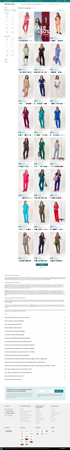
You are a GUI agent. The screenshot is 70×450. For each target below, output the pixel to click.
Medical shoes (38, 415)
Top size (6, 13)
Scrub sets (38, 409)
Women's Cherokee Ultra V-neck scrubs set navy (40, 99)
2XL (7, 28)
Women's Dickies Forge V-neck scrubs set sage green (24, 256)
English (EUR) (58, 1)
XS (12, 16)
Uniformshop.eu (16, 448)
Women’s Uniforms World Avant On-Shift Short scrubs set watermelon (25, 36)
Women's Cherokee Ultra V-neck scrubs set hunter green (40, 162)
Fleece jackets (38, 417)
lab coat (54, 305)
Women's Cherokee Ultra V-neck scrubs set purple (56, 193)
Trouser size (7, 36)
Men (25, 4)
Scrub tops (38, 411)
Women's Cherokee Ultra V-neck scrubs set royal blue (56, 130)
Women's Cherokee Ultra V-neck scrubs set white (56, 99)
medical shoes (33, 306)
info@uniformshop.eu (10, 413)
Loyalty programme (24, 419)
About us (53, 411)
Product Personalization (25, 417)
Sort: (55, 10)
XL (12, 24)
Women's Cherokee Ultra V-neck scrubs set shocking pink (24, 193)
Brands (39, 4)
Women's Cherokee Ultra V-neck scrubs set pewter (24, 162)
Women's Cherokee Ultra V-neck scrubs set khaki (24, 99)
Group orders (35, 4)
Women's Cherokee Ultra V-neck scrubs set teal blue (40, 130)
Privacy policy (54, 415)
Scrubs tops (43, 292)
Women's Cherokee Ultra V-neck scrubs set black (40, 68)
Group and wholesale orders (26, 415)
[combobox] (60, 4)
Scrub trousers (39, 413)
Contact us (53, 409)
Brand (6, 61)
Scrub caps (38, 423)
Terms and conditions (55, 413)
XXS (7, 16)
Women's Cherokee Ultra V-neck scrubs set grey (56, 162)
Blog (52, 417)
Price (6, 7)
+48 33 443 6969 (9, 411)
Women (22, 4)
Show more (42, 264)
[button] (35, 317)
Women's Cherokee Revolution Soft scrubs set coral (57, 36)
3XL (12, 28)
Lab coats (38, 421)
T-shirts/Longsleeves (40, 419)
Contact (21, 409)
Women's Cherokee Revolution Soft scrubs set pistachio (25, 68)
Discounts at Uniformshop (25, 421)
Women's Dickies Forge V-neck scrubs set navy (40, 256)
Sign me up (59, 391)
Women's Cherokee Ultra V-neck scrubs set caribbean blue (40, 193)
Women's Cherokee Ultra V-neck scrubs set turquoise (24, 225)
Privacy (37, 448)
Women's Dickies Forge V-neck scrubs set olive (56, 256)
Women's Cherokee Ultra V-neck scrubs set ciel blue (56, 68)
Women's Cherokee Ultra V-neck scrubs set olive (40, 225)
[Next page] (45, 267)
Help (42, 4)
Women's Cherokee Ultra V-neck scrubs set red (56, 225)
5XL (12, 32)
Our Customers (54, 419)
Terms (41, 448)
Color (6, 59)
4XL (7, 32)
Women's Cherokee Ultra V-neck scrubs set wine (24, 130)
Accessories (29, 4)
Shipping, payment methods (26, 411)
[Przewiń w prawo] (32, 41)
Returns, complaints (24, 413)
